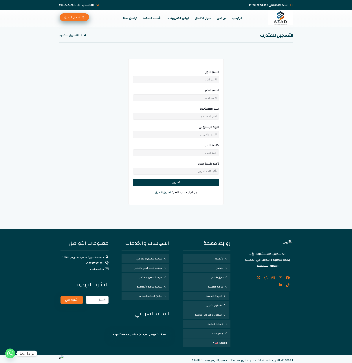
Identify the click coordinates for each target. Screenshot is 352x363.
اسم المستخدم (209, 108)
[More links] (116, 18)
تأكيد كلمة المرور (208, 163)
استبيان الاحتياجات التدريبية (208, 315)
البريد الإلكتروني (209, 127)
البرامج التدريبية (215, 287)
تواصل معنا (217, 333)
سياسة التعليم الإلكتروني (149, 259)
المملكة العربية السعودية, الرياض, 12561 (83, 257)
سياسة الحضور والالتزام (151, 277)
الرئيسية (219, 259)
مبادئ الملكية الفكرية (150, 296)
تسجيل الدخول (163, 192)
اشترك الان (71, 300)
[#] (288, 277)
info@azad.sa (97, 269)
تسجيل (176, 182)
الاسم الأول (212, 72)
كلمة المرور (211, 145)
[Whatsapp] (10, 353)
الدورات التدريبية (214, 296)
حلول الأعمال (217, 277)
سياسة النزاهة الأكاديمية (149, 287)
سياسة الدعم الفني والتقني (148, 268)
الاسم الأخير (212, 90)
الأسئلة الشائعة (215, 324)
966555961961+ (95, 263)
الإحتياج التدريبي (214, 305)
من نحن (219, 268)
